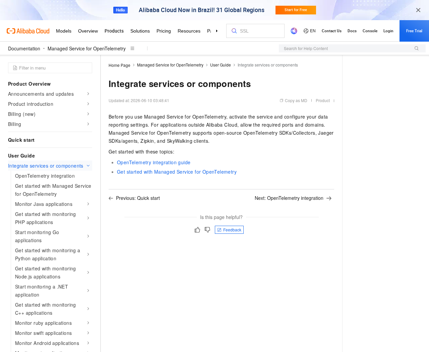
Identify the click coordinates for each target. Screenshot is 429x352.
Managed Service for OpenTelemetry (87, 48)
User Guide (220, 65)
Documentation (24, 48)
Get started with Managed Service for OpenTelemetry (177, 171)
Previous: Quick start (138, 197)
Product (323, 100)
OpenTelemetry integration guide (153, 162)
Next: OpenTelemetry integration (289, 197)
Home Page (119, 65)
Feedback (232, 229)
